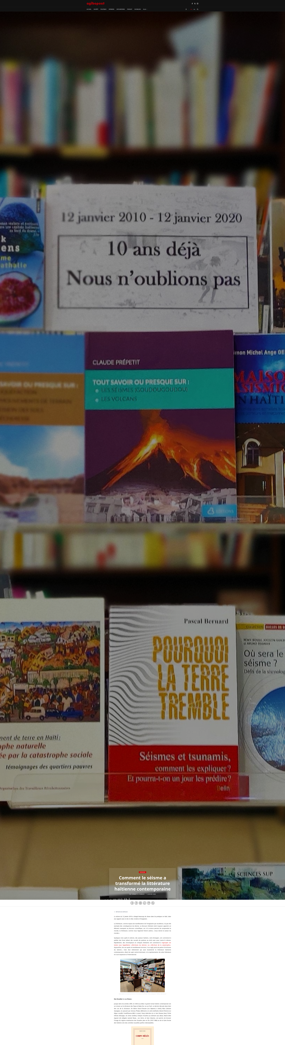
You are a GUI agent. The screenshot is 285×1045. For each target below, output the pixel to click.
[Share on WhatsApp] (144, 903)
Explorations (121, 9)
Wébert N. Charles (138, 894)
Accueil (89, 9)
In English (138, 9)
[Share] (132, 903)
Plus (144, 9)
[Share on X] (152, 903)
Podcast (129, 9)
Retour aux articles (122, 912)
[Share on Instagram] (140, 903)
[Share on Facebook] (136, 903)
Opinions (111, 9)
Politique (103, 9)
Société (96, 9)
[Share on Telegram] (148, 903)
